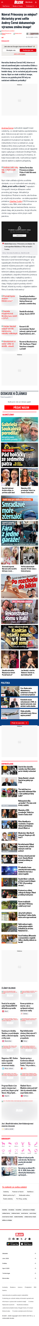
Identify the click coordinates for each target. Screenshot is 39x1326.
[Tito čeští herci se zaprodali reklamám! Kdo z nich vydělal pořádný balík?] (9, 792)
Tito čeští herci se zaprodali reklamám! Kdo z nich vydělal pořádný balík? (27, 792)
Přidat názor (21, 407)
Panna (35, 1146)
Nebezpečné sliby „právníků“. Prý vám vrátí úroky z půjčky (27, 802)
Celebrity (6, 1191)
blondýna (11, 1210)
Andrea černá (16, 1213)
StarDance (30, 1191)
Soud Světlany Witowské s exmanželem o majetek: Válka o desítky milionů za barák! (27, 938)
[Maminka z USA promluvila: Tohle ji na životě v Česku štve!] (9, 813)
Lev (29, 1146)
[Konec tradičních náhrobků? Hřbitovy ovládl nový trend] (9, 905)
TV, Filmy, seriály (21, 1199)
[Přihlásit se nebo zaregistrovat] (36, 2)
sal (3, 37)
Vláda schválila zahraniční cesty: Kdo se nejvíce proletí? (28, 713)
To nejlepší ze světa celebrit (14, 1187)
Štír (10, 1153)
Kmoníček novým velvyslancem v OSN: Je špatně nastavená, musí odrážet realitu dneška (28, 702)
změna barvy (6, 1213)
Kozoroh (23, 1153)
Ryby (36, 1153)
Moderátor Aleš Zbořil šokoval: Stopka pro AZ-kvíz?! (26, 835)
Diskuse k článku (14, 393)
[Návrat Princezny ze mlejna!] (6, 33)
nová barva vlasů (7, 1216)
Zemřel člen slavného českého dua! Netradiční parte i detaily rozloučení (27, 768)
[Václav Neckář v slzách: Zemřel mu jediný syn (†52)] (9, 781)
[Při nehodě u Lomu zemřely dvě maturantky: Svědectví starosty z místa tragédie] (9, 870)
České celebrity (8, 1199)
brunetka (18, 1210)
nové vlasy (33, 1213)
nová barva (24, 1213)
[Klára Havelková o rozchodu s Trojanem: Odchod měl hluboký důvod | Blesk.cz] (9, 824)
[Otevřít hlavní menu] (2, 2)
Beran (3, 1146)
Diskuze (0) (5, 41)
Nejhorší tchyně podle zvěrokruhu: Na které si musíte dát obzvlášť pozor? (26, 1161)
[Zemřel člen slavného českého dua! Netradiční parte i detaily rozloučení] (9, 770)
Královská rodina (24, 1195)
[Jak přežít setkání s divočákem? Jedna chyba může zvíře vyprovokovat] (9, 916)
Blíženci (16, 1146)
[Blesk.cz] (19, 2)
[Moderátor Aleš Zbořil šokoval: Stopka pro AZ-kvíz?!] (9, 836)
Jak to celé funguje (19, 54)
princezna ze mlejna (29, 1210)
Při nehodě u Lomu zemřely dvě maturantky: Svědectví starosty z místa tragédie (27, 870)
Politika (4, 707)
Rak (23, 1146)
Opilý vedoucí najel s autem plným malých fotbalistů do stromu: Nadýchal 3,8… (25, 927)
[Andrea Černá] (18, 33)
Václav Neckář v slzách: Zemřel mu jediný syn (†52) (26, 780)
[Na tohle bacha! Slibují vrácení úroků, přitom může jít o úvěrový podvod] (9, 847)
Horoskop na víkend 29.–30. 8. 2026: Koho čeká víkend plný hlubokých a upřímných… (27, 1171)
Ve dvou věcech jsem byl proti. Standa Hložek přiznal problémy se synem (26, 859)
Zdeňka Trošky (16, 201)
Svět (3, 695)
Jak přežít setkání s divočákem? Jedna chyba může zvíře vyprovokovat (27, 915)
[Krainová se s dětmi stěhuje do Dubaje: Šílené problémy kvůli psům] (9, 893)
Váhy (3, 1153)
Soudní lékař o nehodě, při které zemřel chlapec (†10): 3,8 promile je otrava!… (27, 882)
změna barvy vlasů (30, 1216)
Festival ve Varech (18, 1191)
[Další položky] (36, 6)
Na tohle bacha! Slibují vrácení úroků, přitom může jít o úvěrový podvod (26, 847)
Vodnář (29, 1153)
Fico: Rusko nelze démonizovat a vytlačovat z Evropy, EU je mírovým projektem (28, 691)
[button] (12, 1244)
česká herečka (18, 1216)
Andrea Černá (7, 128)
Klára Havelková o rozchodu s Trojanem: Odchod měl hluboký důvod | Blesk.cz (26, 824)
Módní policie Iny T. (9, 1195)
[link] (9, 1239)
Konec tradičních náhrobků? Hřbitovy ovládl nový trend (25, 903)
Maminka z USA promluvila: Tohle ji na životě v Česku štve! (26, 812)
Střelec (16, 1153)
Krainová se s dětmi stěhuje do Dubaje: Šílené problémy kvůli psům (27, 892)
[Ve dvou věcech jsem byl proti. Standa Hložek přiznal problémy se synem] (9, 859)
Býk (10, 1146)
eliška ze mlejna (7, 1220)
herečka (4, 1210)
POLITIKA (5, 683)
